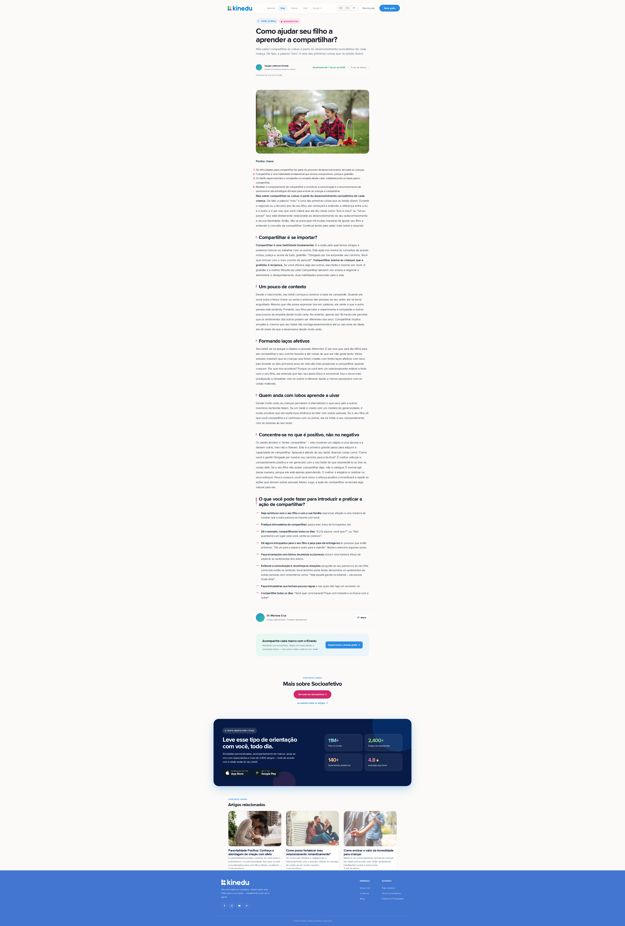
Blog (283, 8)
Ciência (294, 8)
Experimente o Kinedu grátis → (344, 645)
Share (363, 617)
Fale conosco (388, 888)
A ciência (364, 893)
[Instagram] (232, 906)
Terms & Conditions (391, 893)
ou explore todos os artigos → (312, 703)
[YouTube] (239, 906)
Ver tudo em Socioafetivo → (312, 694)
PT (354, 8)
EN (340, 8)
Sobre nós (365, 888)
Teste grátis (390, 8)
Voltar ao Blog (268, 21)
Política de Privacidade (393, 898)
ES (347, 8)
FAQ (305, 8)
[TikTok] (247, 906)
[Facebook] (224, 906)
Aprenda (271, 8)
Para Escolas (368, 8)
